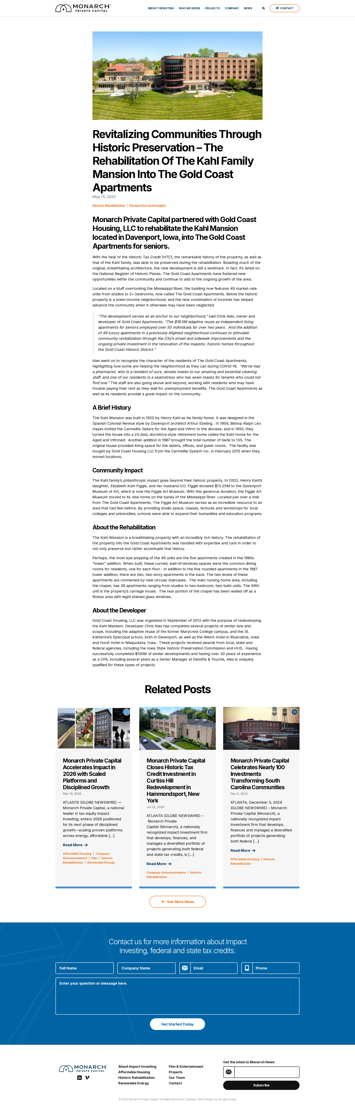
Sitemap (191, 1099)
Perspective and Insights (147, 205)
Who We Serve (189, 8)
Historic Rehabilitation (108, 205)
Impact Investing (161, 8)
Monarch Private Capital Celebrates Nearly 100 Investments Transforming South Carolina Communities (260, 774)
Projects (212, 8)
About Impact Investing (137, 1066)
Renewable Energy (101, 862)
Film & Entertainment (186, 1066)
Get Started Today (177, 1024)
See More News (180, 901)
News (248, 8)
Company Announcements (166, 872)
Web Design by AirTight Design (217, 1099)
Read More (73, 845)
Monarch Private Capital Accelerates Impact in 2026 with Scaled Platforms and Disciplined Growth (92, 774)
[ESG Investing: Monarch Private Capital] (83, 8)
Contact (175, 1083)
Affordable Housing (77, 853)
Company (232, 8)
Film (94, 858)
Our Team (177, 1078)
